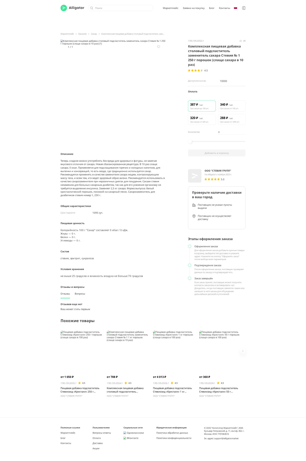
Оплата (97, 438)
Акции (96, 448)
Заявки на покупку (194, 8)
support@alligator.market (226, 438)
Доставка (98, 443)
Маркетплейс (170, 8)
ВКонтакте (132, 438)
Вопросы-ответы (102, 433)
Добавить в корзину (217, 153)
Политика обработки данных (172, 433)
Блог (212, 8)
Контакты (224, 8)
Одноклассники (135, 433)
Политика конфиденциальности (173, 438)
